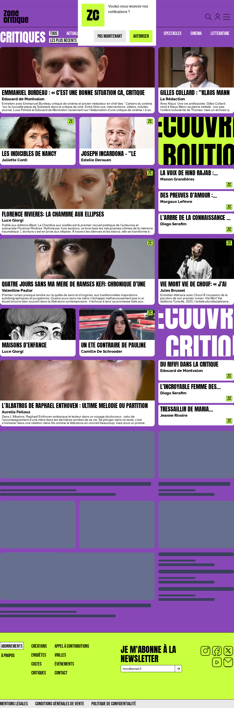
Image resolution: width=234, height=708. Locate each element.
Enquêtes (38, 655)
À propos (8, 655)
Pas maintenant (110, 36)
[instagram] (205, 651)
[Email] (228, 662)
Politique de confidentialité (113, 703)
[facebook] (217, 651)
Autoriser (141, 36)
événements (64, 664)
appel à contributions (72, 646)
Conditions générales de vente (59, 703)
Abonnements (12, 646)
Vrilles (60, 655)
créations (39, 646)
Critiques (38, 673)
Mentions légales (14, 703)
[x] (228, 651)
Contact (61, 673)
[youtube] (217, 662)
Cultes (36, 664)
